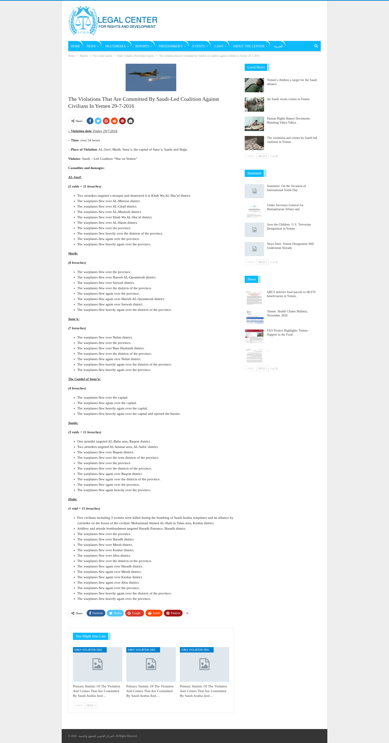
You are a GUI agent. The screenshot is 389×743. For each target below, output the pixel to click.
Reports (142, 46)
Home (75, 46)
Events (198, 46)
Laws (219, 46)
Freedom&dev (171, 46)
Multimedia (115, 46)
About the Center (248, 46)
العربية (278, 46)
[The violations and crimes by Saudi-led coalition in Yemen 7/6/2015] (254, 143)
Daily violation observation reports (91, 649)
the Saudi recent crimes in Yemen (288, 99)
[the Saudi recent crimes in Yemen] (254, 104)
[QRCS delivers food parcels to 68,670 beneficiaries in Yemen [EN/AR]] (254, 297)
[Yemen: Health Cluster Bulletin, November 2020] (254, 316)
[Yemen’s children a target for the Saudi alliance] (254, 85)
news (91, 46)
